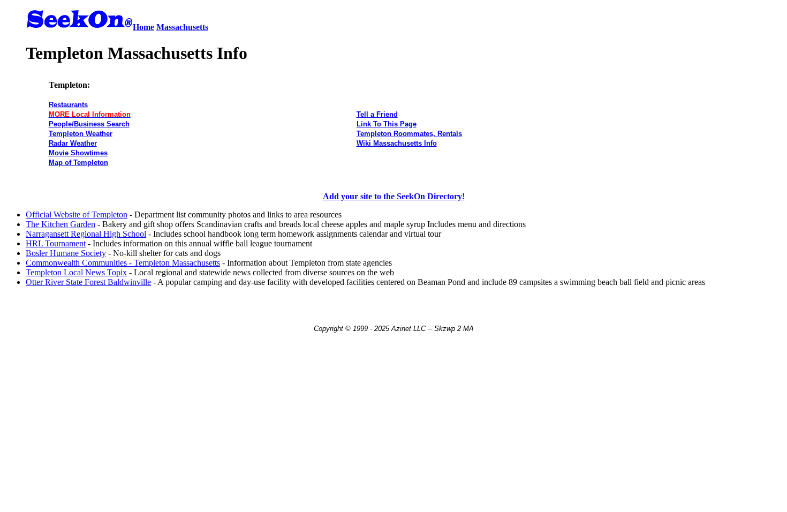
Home (143, 27)
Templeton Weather (80, 134)
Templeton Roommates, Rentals (409, 134)
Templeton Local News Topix (76, 272)
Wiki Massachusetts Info (397, 143)
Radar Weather (73, 143)
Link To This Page (387, 124)
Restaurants (68, 105)
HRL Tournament (56, 243)
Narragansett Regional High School (86, 233)
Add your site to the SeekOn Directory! (394, 196)
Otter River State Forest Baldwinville (88, 282)
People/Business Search (89, 124)
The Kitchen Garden (60, 224)
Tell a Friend (377, 114)
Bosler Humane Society (66, 253)
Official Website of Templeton (76, 214)
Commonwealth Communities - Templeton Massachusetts (123, 262)
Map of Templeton (78, 163)
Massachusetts (182, 27)
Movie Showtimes (78, 153)
